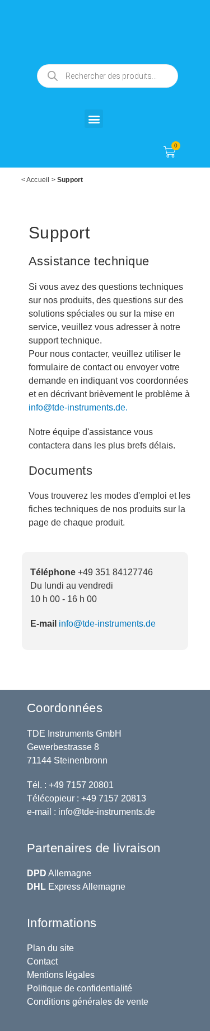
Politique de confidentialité (79, 988)
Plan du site (50, 948)
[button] (94, 118)
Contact (42, 961)
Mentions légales (61, 975)
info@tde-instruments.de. (78, 407)
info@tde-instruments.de (107, 623)
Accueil (37, 180)
